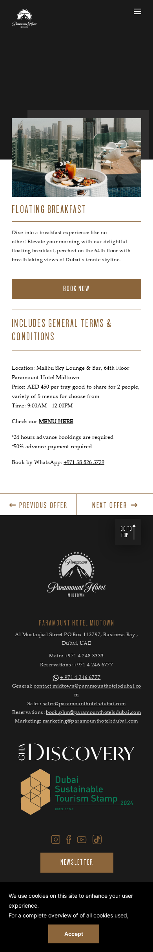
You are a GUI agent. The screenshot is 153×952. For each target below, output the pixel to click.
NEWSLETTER (76, 862)
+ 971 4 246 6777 (80, 678)
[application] (76, 917)
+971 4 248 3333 (84, 656)
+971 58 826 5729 (84, 463)
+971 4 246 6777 (93, 665)
